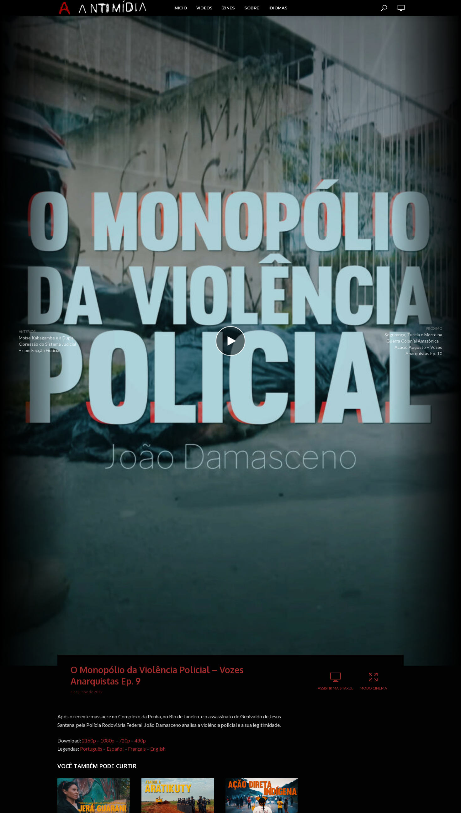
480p (140, 740)
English (158, 749)
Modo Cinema (373, 688)
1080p (107, 740)
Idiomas (278, 7)
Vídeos (204, 7)
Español (115, 749)
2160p (89, 740)
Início (180, 7)
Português (91, 749)
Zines (228, 7)
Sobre (251, 7)
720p (124, 740)
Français (137, 749)
